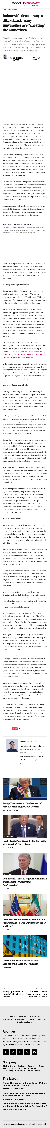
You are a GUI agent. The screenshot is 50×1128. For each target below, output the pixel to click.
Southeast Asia (11, 10)
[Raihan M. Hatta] (5, 56)
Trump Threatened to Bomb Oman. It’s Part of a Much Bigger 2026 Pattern (23, 805)
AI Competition (8, 836)
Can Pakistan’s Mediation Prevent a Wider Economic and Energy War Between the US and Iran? (24, 923)
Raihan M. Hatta (18, 59)
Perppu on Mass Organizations (18, 357)
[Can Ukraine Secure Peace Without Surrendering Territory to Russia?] (25, 946)
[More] (42, 67)
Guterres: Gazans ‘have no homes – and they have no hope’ (36, 994)
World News (7, 874)
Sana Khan (7, 889)
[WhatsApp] (17, 67)
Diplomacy (7, 799)
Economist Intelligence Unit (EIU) (29, 397)
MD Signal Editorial (10, 810)
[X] (11, 67)
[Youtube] (34, 1052)
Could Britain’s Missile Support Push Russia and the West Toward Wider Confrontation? (25, 882)
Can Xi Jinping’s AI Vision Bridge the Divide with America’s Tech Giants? (24, 1094)
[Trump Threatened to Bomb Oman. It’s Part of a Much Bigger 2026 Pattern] (25, 789)
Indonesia (33, 729)
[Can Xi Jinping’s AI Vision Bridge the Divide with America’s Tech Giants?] (25, 826)
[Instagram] (13, 1052)
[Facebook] (5, 67)
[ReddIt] (30, 67)
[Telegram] (36, 67)
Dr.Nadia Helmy (9, 848)
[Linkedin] (23, 67)
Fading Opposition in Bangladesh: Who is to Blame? (13, 994)
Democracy (23, 729)
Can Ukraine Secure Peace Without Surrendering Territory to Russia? (21, 962)
